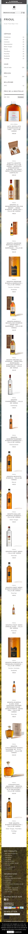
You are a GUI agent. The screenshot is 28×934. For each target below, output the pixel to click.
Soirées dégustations (13, 878)
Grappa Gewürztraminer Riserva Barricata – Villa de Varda (14, 440)
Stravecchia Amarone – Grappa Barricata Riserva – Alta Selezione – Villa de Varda (14, 788)
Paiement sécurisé (11, 888)
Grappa (7, 865)
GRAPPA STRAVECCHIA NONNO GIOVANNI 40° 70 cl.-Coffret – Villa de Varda (14, 749)
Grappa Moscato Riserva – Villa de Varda (14, 478)
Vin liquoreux (10, 867)
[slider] (4, 94)
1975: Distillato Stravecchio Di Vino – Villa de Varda (14, 129)
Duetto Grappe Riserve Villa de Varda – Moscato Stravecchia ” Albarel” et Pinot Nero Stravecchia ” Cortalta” (14, 167)
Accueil (5, 23)
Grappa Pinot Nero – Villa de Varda (14, 552)
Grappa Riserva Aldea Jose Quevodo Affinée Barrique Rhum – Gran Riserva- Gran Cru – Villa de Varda (14, 707)
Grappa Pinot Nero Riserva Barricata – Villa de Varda (14, 589)
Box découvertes (11, 853)
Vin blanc (8, 857)
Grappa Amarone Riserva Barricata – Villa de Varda (14, 283)
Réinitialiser (21, 97)
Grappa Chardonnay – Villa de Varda (14, 401)
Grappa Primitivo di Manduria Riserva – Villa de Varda (14, 664)
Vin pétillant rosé (12, 863)
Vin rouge (8, 855)
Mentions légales (11, 889)
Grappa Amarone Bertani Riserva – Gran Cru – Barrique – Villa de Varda (14, 246)
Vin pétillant (10, 861)
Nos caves (8, 876)
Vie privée (8, 891)
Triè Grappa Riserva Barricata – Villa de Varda (14, 824)
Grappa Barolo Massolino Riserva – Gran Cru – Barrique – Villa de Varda (14, 325)
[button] (14, 37)
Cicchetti (8, 869)
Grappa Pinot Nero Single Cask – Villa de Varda (14, 626)
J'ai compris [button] (10, 932)
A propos (8, 880)
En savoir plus (18, 932)
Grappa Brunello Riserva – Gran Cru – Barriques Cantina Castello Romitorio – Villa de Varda (14, 364)
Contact (8, 882)
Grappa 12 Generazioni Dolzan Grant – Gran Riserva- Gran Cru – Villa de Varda (14, 208)
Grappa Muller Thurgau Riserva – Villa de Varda (14, 515)
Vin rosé (8, 859)
